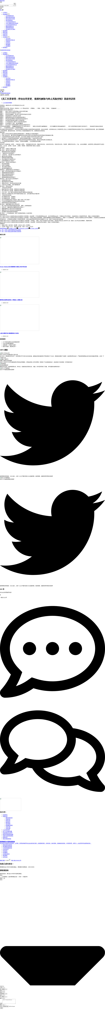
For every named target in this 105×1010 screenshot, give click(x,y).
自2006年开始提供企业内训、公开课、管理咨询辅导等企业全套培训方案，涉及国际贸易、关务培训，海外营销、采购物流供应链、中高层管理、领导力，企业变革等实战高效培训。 (45, 843)
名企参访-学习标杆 (10, 69)
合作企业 (5, 857)
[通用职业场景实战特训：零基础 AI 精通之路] (19, 297)
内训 (20, 876)
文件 (1, 1006)
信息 (1, 1003)
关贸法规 (8, 826)
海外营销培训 (9, 60)
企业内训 (5, 73)
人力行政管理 (6, 829)
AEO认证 (8, 78)
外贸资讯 (8, 82)
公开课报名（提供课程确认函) (9, 876)
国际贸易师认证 (10, 66)
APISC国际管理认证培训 (12, 63)
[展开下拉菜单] (8, 54)
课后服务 (8, 84)
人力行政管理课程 (7, 102)
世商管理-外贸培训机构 (7, 841)
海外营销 (8, 823)
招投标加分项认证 (10, 79)
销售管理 (5, 837)
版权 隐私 (2, 860)
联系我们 (5, 87)
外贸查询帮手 (6, 854)
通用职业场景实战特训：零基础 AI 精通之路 (11, 299)
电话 (1, 992)
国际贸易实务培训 (10, 57)
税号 (1, 995)
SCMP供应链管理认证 (11, 64)
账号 (1, 998)
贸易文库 (5, 75)
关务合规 (8, 828)
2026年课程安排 (10, 55)
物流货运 (8, 822)
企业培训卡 (6, 849)
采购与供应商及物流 (8, 835)
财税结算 (8, 820)
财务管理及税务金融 (8, 834)
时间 (1, 879)
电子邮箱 (2, 989)
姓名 (1, 990)
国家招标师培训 (10, 67)
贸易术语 (8, 819)
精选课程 (5, 70)
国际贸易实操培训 (7, 845)
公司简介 (5, 52)
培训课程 (5, 54)
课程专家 (5, 72)
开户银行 (2, 996)
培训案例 (8, 85)
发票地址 (2, 993)
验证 (1, 1004)
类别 (1, 875)
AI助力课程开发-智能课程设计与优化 (9, 333)
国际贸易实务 (9, 817)
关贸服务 (5, 76)
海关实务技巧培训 (10, 58)
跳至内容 (2, 0)
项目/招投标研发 (7, 838)
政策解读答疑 (9, 825)
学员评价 (5, 851)
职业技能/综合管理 (7, 832)
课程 (1, 878)
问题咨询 (25, 876)
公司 (1, 987)
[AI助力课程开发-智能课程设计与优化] (19, 330)
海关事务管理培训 (7, 846)
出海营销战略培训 (7, 847)
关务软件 (8, 81)
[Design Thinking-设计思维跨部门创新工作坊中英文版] (19, 263)
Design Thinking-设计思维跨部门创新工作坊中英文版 (13, 266)
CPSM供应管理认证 (11, 61)
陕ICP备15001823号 (16, 860)
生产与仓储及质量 (7, 831)
